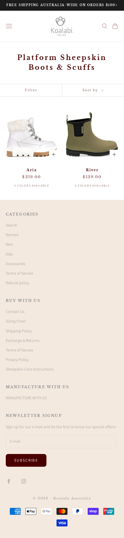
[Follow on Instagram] (24, 481)
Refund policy (17, 282)
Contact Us (15, 311)
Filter (31, 90)
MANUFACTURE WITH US (26, 397)
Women (12, 234)
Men (9, 244)
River (92, 170)
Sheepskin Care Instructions (30, 369)
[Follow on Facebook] (9, 481)
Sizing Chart (16, 321)
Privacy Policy (17, 359)
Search (11, 225)
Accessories (15, 263)
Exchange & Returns (23, 340)
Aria (32, 170)
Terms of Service (19, 273)
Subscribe (26, 460)
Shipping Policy (19, 330)
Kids (9, 254)
